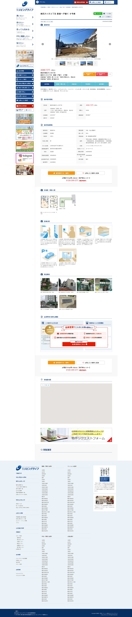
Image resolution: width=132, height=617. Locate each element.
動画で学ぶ (22, 92)
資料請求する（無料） (89, 74)
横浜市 (43, 496)
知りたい (21, 44)
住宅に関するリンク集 (21, 518)
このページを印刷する (106, 16)
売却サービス (19, 503)
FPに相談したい (24, 37)
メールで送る (108, 13)
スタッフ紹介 (23, 79)
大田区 (43, 470)
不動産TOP (19, 473)
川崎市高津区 (45, 494)
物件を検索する (19, 484)
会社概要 (18, 554)
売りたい (23, 24)
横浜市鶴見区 (45, 498)
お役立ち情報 (19, 513)
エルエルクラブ (19, 573)
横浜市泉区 (44, 515)
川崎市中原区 (45, 487)
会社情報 (21, 71)
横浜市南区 (44, 523)
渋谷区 (43, 479)
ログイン (30, 110)
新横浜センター (20, 545)
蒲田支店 (18, 537)
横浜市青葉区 (45, 508)
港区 (43, 477)
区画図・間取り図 (60, 84)
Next (110, 44)
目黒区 (43, 475)
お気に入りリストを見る (21, 494)
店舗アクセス (23, 75)
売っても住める (23, 30)
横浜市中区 (44, 521)
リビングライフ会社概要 (21, 558)
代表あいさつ (19, 560)
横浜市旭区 (44, 513)
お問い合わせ (23, 96)
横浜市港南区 (45, 525)
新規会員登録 (23, 106)
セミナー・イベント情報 (21, 520)
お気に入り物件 (23, 100)
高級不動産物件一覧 (20, 492)
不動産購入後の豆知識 (21, 516)
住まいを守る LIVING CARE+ (22, 507)
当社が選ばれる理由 (25, 83)
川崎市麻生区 (45, 491)
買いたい (21, 17)
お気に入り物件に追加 (92, 173)
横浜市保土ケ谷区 (46, 511)
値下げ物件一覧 (19, 488)
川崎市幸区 (44, 485)
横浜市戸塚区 (45, 510)
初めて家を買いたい (25, 87)
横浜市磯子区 (45, 527)
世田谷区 (44, 473)
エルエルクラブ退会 (20, 575)
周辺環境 (88, 84)
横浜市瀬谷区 (45, 517)
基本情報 (47, 84)
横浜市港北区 (45, 500)
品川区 (43, 472)
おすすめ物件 (19, 490)
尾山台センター (20, 539)
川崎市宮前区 (45, 489)
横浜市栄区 (44, 528)
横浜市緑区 (44, 506)
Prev (43, 44)
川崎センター (19, 541)
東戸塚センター (20, 547)
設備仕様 (74, 84)
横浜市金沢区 (45, 530)
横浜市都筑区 (45, 504)
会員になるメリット (21, 110)
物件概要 (101, 84)
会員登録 (18, 569)
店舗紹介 (18, 532)
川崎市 (43, 481)
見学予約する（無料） (101, 74)
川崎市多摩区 (45, 492)
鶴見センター (19, 543)
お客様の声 (18, 549)
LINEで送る (99, 13)
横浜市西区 (44, 519)
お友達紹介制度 (20, 528)
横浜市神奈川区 (45, 502)
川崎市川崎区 (45, 483)
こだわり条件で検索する (21, 486)
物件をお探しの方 (20, 481)
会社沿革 (18, 562)
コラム (17, 522)
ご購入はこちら (104, 479)
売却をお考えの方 (20, 500)
